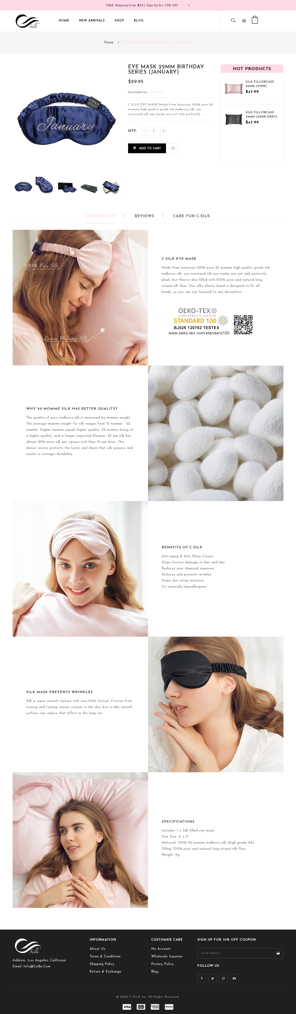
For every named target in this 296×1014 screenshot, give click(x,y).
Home (109, 42)
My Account (161, 949)
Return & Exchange (105, 971)
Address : (20, 960)
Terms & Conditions (105, 956)
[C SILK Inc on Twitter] (212, 978)
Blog (154, 971)
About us (98, 949)
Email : (18, 966)
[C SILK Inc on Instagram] (223, 978)
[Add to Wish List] (173, 148)
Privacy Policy (162, 964)
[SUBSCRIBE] (278, 953)
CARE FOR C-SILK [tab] (191, 216)
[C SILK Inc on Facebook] (201, 978)
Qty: (132, 131)
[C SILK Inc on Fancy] (234, 978)
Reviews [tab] (144, 216)
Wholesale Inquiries (167, 956)
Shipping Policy (102, 964)
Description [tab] (101, 216)
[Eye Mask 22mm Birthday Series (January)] (23, 187)
